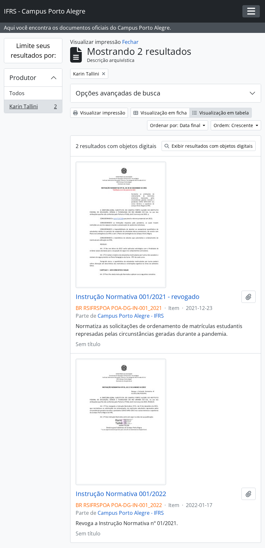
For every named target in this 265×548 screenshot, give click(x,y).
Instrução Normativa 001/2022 (121, 494)
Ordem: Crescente (234, 125)
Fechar (130, 41)
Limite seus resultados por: (33, 50)
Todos (17, 93)
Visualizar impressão (102, 113)
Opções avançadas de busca (118, 93)
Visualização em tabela (223, 113)
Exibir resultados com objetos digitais (211, 146)
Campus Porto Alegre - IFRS (131, 315)
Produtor (22, 77)
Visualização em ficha (163, 113)
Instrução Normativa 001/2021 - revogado (137, 297)
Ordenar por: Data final (176, 125)
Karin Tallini (33, 108)
